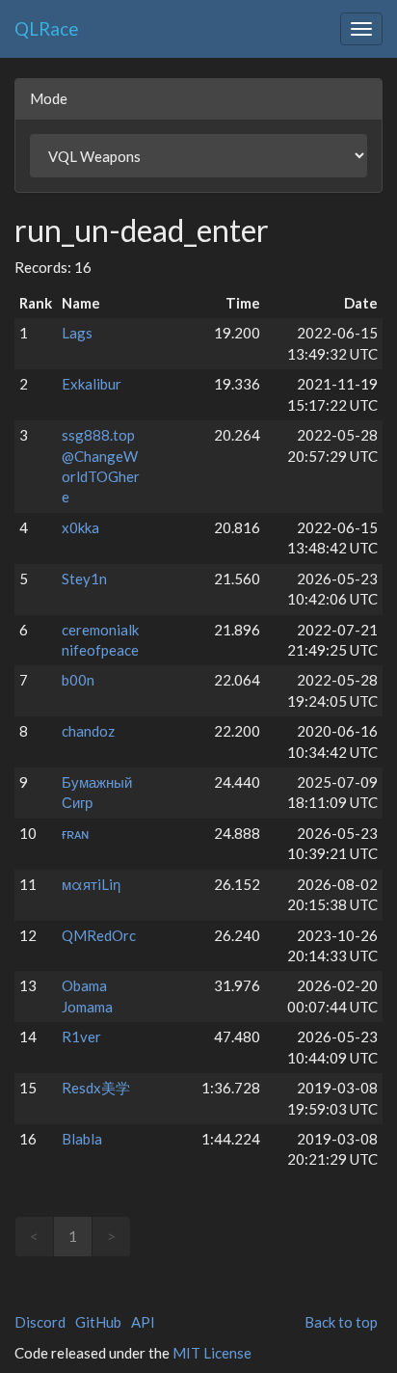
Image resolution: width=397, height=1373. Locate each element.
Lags (77, 332)
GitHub (98, 1322)
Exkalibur (91, 383)
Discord (40, 1322)
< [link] (34, 1236)
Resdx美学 (96, 1087)
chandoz (88, 731)
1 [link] (72, 1236)
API (143, 1322)
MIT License (211, 1352)
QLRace (46, 28)
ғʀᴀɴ (75, 833)
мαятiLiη (91, 884)
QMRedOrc (99, 935)
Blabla (82, 1138)
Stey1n (84, 578)
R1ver (81, 1036)
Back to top (341, 1322)
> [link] (111, 1236)
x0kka (80, 527)
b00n (78, 679)
